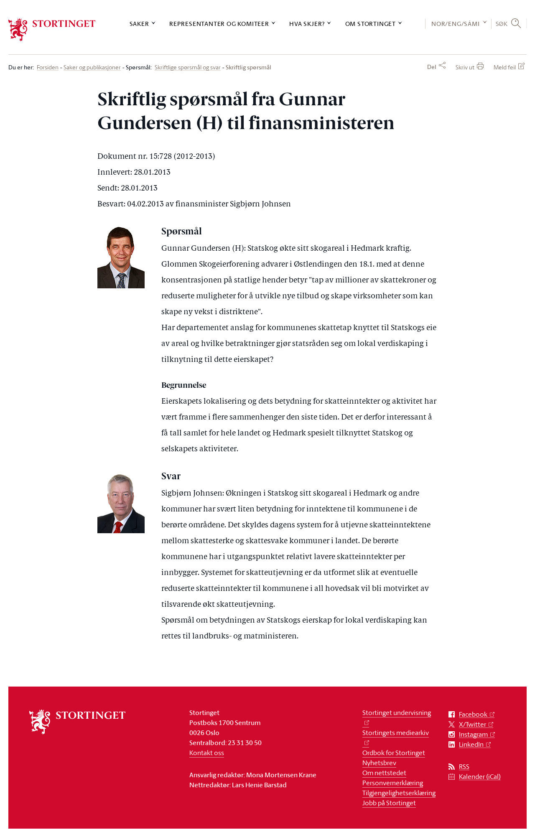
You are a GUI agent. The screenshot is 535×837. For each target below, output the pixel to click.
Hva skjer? (307, 23)
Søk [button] (502, 23)
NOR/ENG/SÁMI (455, 23)
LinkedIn (471, 744)
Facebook (473, 714)
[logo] (52, 29)
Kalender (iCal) (480, 776)
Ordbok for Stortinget (393, 752)
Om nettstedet (384, 772)
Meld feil (505, 67)
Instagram (473, 734)
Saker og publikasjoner (92, 67)
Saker (139, 23)
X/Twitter (472, 724)
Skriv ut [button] (465, 67)
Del (431, 67)
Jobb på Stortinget (389, 802)
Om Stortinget (370, 23)
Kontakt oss (206, 752)
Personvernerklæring (392, 782)
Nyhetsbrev (379, 762)
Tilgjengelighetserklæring (399, 792)
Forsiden (48, 67)
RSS (464, 766)
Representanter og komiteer (219, 23)
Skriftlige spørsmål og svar (188, 67)
